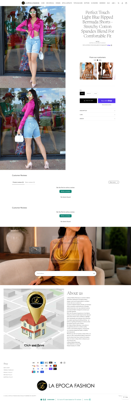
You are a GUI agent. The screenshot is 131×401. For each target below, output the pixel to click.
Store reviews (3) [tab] (30, 182)
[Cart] (126, 3)
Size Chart (7, 367)
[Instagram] (64, 363)
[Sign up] (94, 273)
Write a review (65, 191)
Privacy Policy (8, 372)
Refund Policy (8, 375)
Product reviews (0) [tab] (18, 182)
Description (83, 110)
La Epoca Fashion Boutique (16, 396)
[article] (88, 71)
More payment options (106, 104)
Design (82, 118)
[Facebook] (61, 363)
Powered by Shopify (30, 396)
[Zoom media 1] (33, 47)
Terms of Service (8, 370)
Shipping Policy (8, 377)
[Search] (118, 3)
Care (81, 114)
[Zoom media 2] (33, 129)
